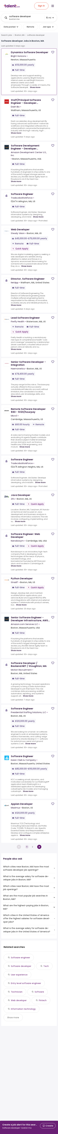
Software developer (21, 966)
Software (39, 991)
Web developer (19, 1000)
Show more (35, 87)
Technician (16, 991)
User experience (19, 974)
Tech (46, 966)
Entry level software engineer (26, 983)
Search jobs (6, 35)
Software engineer (20, 957)
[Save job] (52, 52)
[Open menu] (52, 6)
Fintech (43, 1000)
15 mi (48, 17)
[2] (39, 847)
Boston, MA (20, 35)
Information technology (23, 1008)
